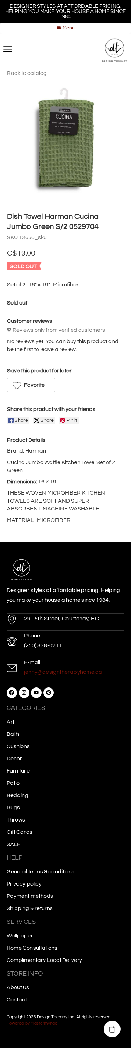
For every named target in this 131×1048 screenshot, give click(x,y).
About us (18, 987)
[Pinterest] (48, 692)
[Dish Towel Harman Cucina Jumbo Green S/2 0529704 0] (65, 142)
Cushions (18, 746)
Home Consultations (32, 948)
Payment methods (30, 896)
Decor (14, 758)
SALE (14, 844)
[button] (31, 385)
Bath (13, 734)
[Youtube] (36, 692)
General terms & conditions (41, 871)
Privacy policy (24, 884)
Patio (13, 783)
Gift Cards (19, 832)
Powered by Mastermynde (32, 1023)
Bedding (18, 795)
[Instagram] (24, 692)
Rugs (13, 807)
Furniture (18, 771)
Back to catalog (27, 73)
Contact (17, 999)
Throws (16, 820)
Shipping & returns (30, 908)
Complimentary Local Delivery (44, 960)
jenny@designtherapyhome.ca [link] (63, 672)
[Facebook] (12, 692)
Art (10, 722)
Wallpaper (20, 935)
